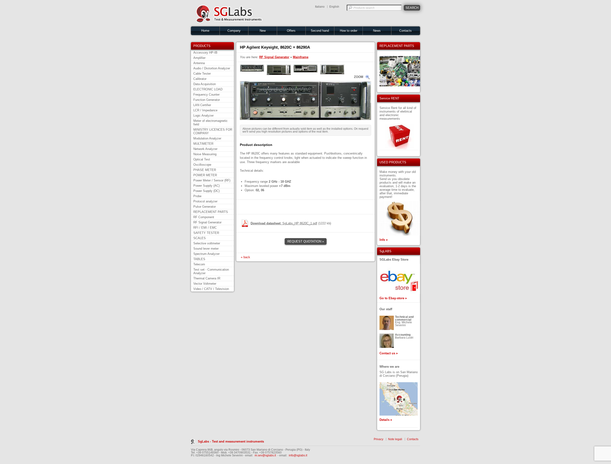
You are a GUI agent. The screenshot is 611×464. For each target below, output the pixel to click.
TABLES (199, 259)
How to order (348, 30)
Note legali (395, 439)
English (334, 6)
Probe (197, 196)
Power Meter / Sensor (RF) (211, 180)
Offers (291, 30)
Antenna (199, 63)
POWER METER (205, 175)
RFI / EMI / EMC (205, 227)
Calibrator (199, 79)
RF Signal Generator (207, 222)
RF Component (203, 217)
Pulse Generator (204, 206)
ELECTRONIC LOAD (207, 89)
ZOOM (358, 77)
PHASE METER (204, 170)
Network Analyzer (205, 149)
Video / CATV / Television (211, 289)
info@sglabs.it (298, 455)
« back (245, 257)
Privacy (378, 439)
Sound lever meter (206, 248)
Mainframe (300, 57)
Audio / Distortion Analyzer (211, 68)
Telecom (199, 264)
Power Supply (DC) (206, 191)
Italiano (320, 6)
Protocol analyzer (205, 201)
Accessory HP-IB (205, 52)
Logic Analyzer (203, 115)
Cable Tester (202, 73)
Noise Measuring (204, 154)
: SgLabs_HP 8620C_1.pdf (284, 223)
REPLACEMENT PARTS (210, 212)
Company (234, 30)
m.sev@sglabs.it (265, 455)
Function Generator (206, 100)
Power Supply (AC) (206, 185)
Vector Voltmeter (204, 283)
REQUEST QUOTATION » (305, 241)
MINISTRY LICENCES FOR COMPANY (212, 131)
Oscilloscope (202, 164)
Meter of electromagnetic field (210, 122)
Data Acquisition (204, 84)
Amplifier (199, 58)
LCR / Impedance (205, 110)
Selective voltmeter (206, 243)
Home (205, 30)
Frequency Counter (206, 94)
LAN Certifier (202, 105)
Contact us (387, 353)
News (377, 30)
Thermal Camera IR (206, 278)
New (263, 30)
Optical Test (201, 159)
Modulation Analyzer (207, 138)
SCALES (199, 238)
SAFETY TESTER (206, 233)
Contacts (405, 30)
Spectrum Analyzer (206, 254)
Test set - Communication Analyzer (211, 271)
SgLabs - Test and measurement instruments (231, 441)
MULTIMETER (203, 143)
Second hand (320, 30)
